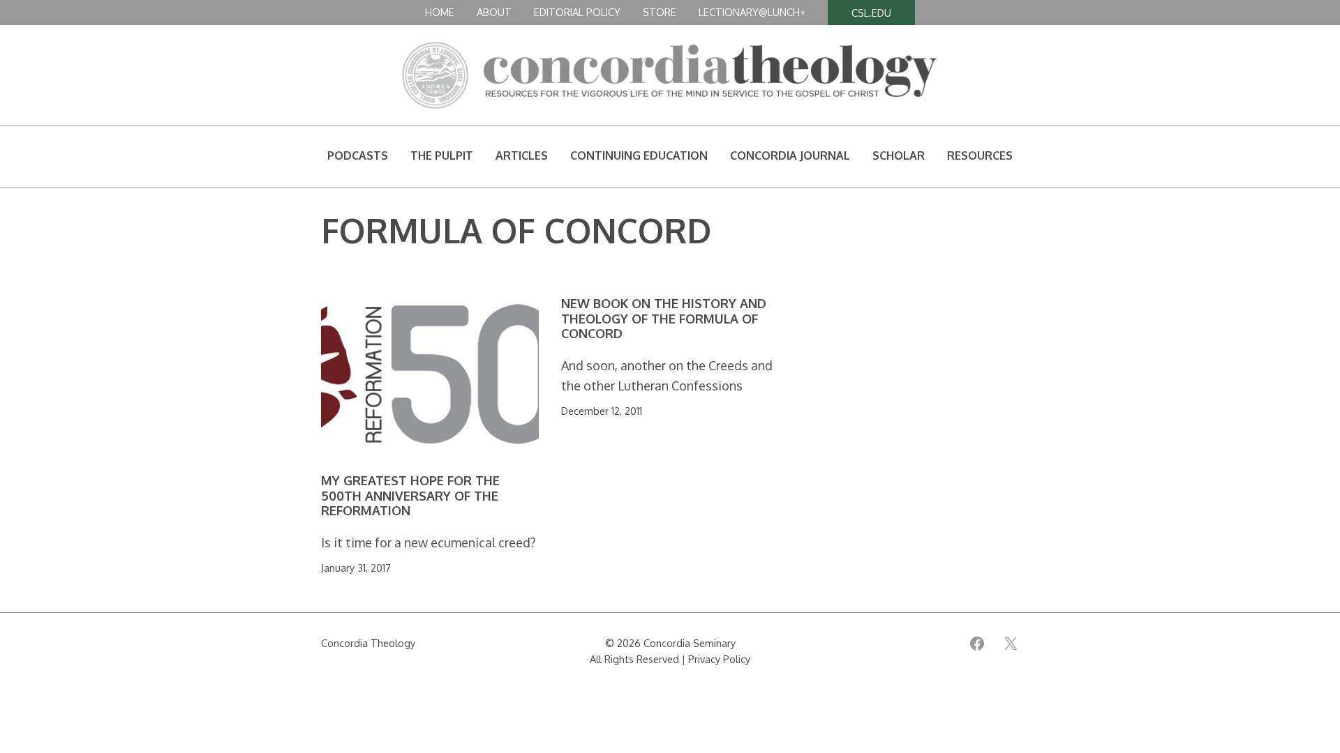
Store (659, 12)
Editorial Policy (577, 12)
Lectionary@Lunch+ (752, 12)
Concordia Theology (368, 643)
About (494, 12)
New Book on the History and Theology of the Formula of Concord (663, 318)
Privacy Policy (719, 659)
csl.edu (871, 12)
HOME (439, 12)
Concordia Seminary (689, 643)
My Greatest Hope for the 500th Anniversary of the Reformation (410, 495)
